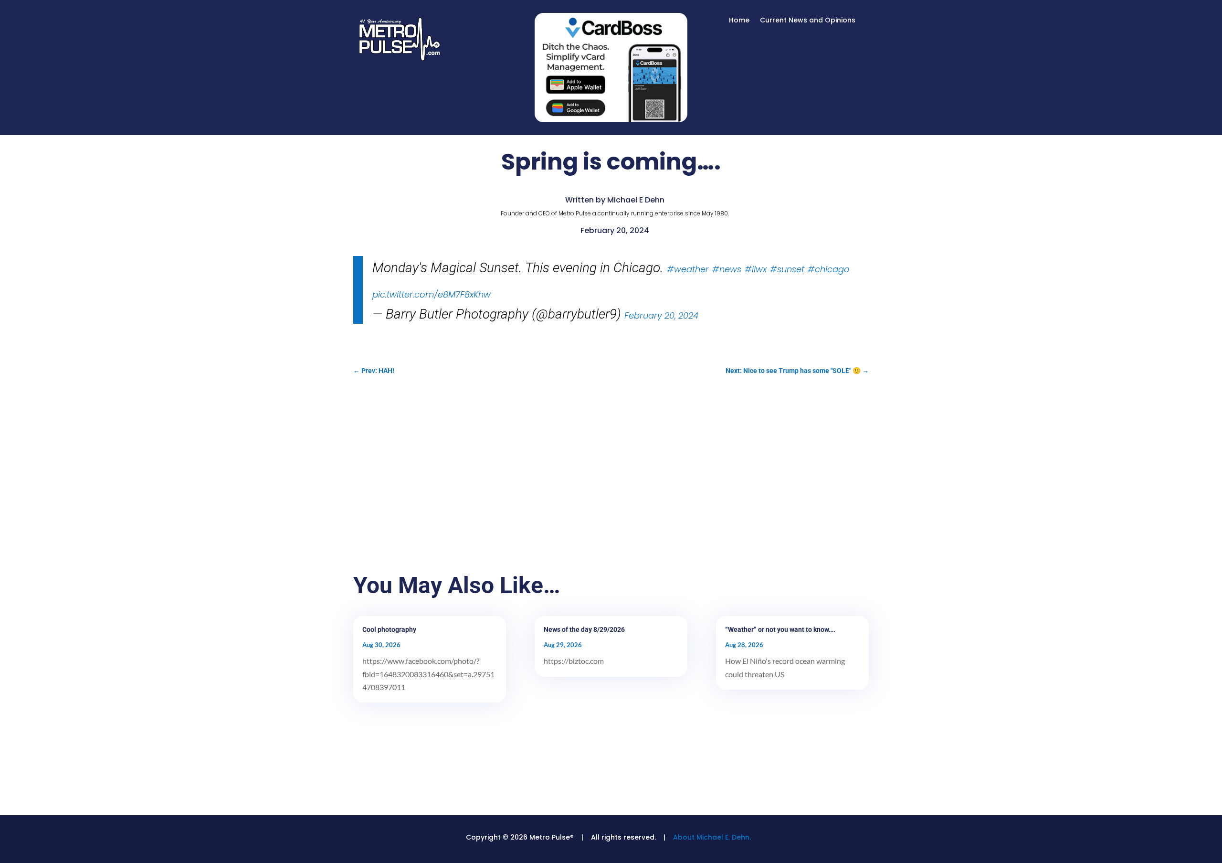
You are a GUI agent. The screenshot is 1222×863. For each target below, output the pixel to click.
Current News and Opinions (807, 21)
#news (726, 269)
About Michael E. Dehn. (712, 837)
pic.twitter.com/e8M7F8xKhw (431, 294)
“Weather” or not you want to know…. (780, 629)
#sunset (787, 269)
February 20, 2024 (661, 315)
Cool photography (389, 629)
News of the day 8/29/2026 (584, 629)
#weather (688, 269)
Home (739, 21)
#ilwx (756, 269)
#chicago (829, 269)
